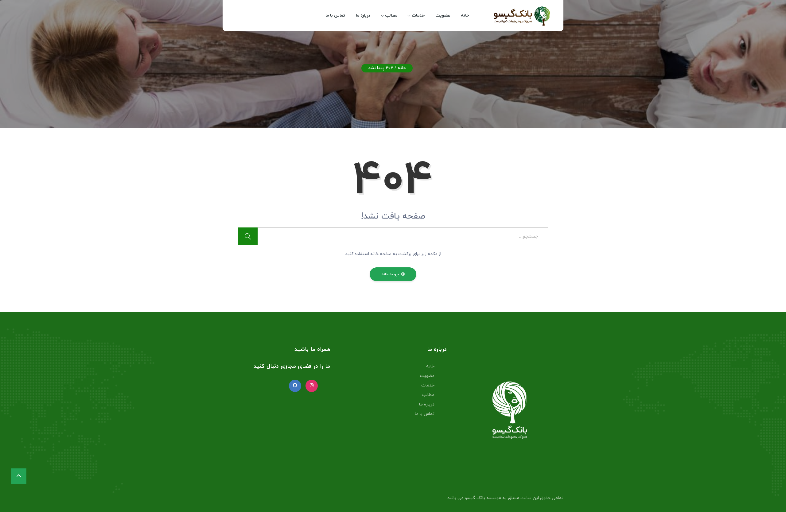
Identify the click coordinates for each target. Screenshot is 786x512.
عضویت (442, 15)
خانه (465, 15)
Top (771, 497)
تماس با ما (335, 15)
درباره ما (363, 15)
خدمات (418, 15)
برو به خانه (391, 274)
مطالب (391, 15)
